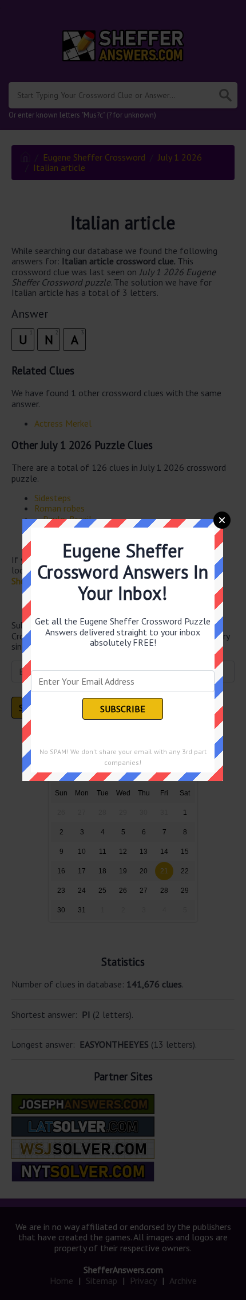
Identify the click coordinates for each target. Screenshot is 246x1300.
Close (222, 520)
